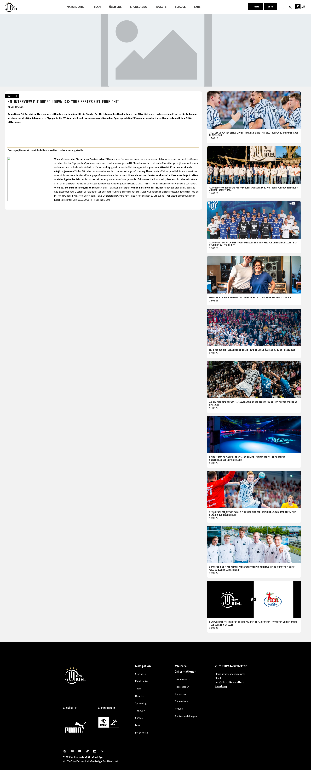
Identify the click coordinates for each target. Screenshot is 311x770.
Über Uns (115, 6)
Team (97, 6)
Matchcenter (76, 6)
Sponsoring (138, 6)
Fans (197, 6)
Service (180, 6)
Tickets (161, 6)
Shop (270, 7)
